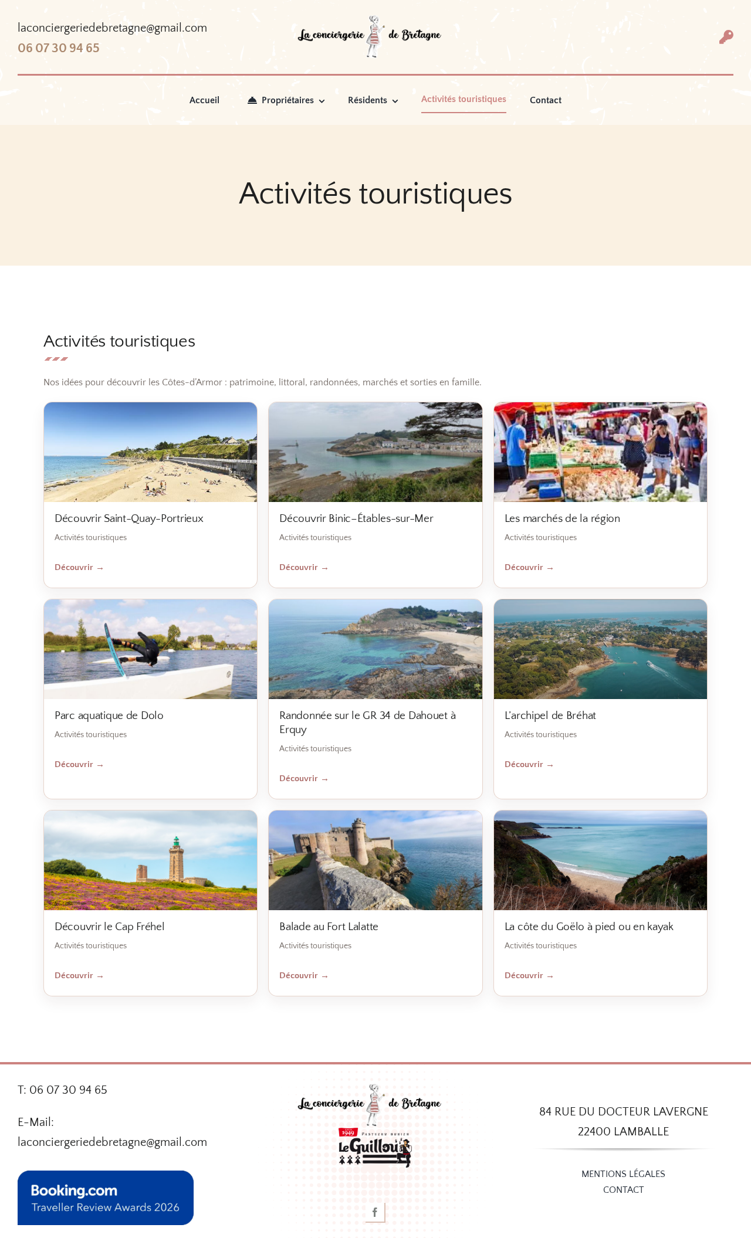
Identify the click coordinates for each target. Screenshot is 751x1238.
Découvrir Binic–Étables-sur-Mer (356, 519)
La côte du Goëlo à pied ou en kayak (589, 927)
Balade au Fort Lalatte (328, 927)
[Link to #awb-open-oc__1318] (726, 37)
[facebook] (375, 1213)
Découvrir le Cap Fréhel (109, 927)
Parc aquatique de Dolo (109, 716)
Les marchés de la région (562, 519)
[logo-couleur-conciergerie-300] (375, 20)
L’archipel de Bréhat (550, 716)
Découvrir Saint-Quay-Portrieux (129, 519)
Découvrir (79, 567)
